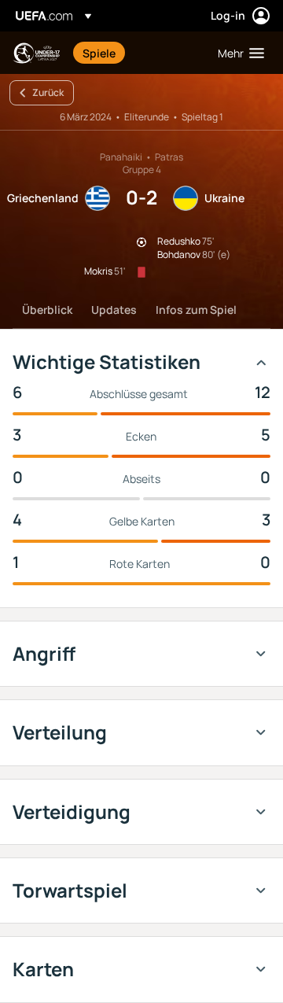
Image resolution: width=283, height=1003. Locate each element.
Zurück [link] (48, 92)
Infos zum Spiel (196, 309)
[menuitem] (136, 53)
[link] (99, 53)
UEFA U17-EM (36, 53)
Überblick (47, 309)
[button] (237, 53)
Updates (114, 309)
